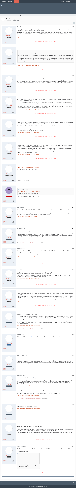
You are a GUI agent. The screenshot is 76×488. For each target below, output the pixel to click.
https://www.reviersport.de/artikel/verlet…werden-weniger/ (28, 109)
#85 (73, 120)
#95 (73, 334)
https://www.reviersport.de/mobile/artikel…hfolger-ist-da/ (28, 408)
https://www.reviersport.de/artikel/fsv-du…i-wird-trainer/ (28, 385)
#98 (73, 404)
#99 (73, 424)
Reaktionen (5, 40)
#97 (73, 375)
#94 (73, 312)
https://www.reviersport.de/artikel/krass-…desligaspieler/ (28, 37)
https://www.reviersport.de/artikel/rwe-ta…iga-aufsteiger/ (28, 256)
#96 (73, 355)
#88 (73, 186)
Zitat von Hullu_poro (24, 189)
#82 (73, 48)
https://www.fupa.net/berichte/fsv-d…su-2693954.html (28, 365)
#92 (73, 269)
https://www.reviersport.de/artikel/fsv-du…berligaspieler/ (28, 132)
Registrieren (68, 1)
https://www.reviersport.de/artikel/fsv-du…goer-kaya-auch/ (28, 154)
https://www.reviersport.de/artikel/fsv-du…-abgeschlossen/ (28, 238)
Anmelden (62, 1)
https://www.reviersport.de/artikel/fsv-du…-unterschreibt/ (28, 216)
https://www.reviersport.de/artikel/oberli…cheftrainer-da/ (28, 278)
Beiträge (4, 42)
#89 (73, 207)
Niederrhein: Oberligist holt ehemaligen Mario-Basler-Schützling (27, 465)
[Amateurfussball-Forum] (38, 8)
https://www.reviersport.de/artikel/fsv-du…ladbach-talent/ (28, 85)
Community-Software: (38, 486)
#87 (73, 164)
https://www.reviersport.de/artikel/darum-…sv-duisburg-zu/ (28, 395)
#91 (73, 248)
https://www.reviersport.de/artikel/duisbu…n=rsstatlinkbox (28, 435)
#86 (73, 143)
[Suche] (73, 1)
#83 (73, 75)
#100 (73, 446)
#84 (73, 96)
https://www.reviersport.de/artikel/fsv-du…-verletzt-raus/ (28, 65)
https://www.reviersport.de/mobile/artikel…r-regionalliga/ (28, 167)
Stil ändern (73, 482)
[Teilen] (74, 23)
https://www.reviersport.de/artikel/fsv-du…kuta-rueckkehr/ (28, 325)
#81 (73, 26)
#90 (73, 228)
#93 (73, 290)
